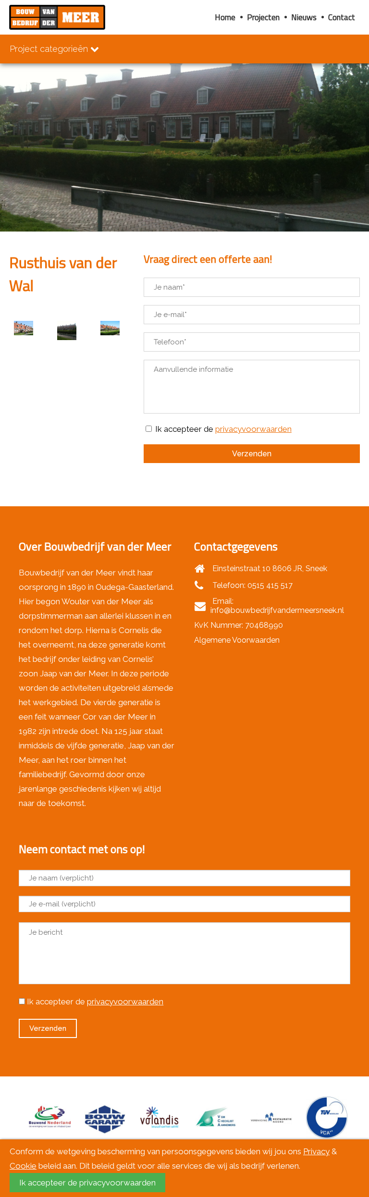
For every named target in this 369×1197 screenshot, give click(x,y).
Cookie (23, 1166)
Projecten (263, 17)
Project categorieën (50, 49)
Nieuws (304, 17)
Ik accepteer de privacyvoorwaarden (87, 1182)
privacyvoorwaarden (253, 429)
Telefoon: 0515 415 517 (251, 585)
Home (225, 17)
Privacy (316, 1151)
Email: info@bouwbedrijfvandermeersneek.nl (277, 606)
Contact (341, 17)
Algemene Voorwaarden (237, 640)
